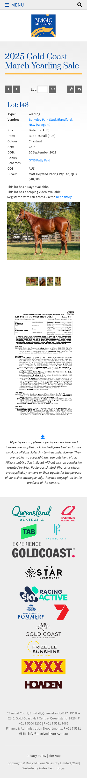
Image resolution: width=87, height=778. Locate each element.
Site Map (55, 755)
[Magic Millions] (43, 25)
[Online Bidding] (70, 89)
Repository (64, 197)
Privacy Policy (36, 755)
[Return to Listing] (78, 89)
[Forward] (16, 89)
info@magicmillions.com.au (48, 733)
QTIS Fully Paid (39, 160)
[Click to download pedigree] (43, 437)
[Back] (8, 89)
